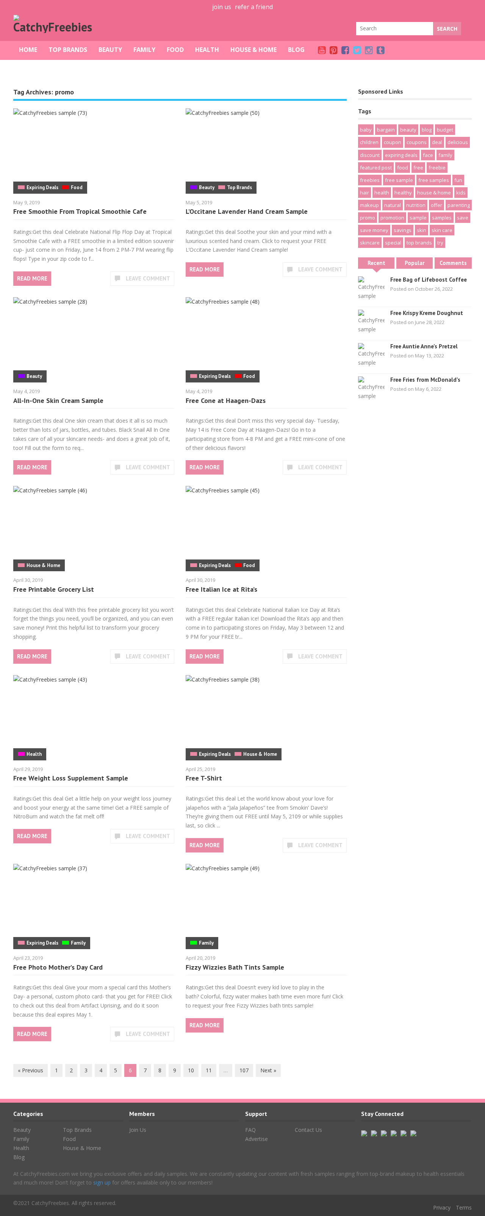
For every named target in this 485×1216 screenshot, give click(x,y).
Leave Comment (148, 278)
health (381, 192)
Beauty (110, 49)
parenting (458, 205)
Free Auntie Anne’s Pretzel (424, 346)
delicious (457, 142)
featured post (376, 167)
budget (445, 129)
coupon (392, 142)
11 (209, 1070)
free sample (399, 180)
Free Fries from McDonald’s (425, 379)
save (462, 217)
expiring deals (401, 155)
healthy (403, 192)
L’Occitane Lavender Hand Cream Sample (247, 211)
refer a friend (254, 7)
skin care (442, 230)
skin (421, 230)
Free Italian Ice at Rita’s (221, 589)
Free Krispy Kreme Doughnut (426, 313)
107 (244, 1070)
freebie (437, 167)
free (418, 167)
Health (207, 49)
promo (367, 217)
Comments (453, 262)
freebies (370, 180)
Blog (296, 49)
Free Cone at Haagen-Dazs (226, 400)
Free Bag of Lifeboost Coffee (428, 279)
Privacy (442, 1207)
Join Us (137, 1129)
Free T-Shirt (204, 778)
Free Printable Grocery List (53, 589)
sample (418, 217)
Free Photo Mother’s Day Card (58, 967)
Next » (268, 1070)
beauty (408, 129)
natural (392, 205)
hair (364, 192)
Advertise (256, 1138)
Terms (464, 1207)
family (445, 155)
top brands (419, 242)
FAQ (250, 1129)
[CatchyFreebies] (54, 27)
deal (437, 142)
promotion (392, 217)
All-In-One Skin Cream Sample (58, 400)
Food (175, 49)
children (369, 142)
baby (366, 129)
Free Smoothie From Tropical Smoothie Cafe (80, 211)
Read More (32, 278)
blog (427, 129)
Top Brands (67, 49)
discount (370, 155)
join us (221, 7)
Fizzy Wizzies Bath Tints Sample (235, 967)
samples (442, 217)
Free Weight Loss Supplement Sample (70, 778)
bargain (386, 129)
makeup (369, 205)
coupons (417, 142)
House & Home (253, 49)
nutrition (416, 205)
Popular (414, 262)
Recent (376, 262)
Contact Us (308, 1129)
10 (191, 1070)
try (440, 242)
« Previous (30, 1070)
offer (436, 205)
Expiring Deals (42, 187)
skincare (370, 242)
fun (458, 180)
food (402, 167)
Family (144, 49)
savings (402, 230)
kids (461, 192)
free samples (433, 180)
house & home (434, 192)
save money (374, 230)
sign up (102, 1182)
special (393, 242)
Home (28, 49)
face (428, 155)
